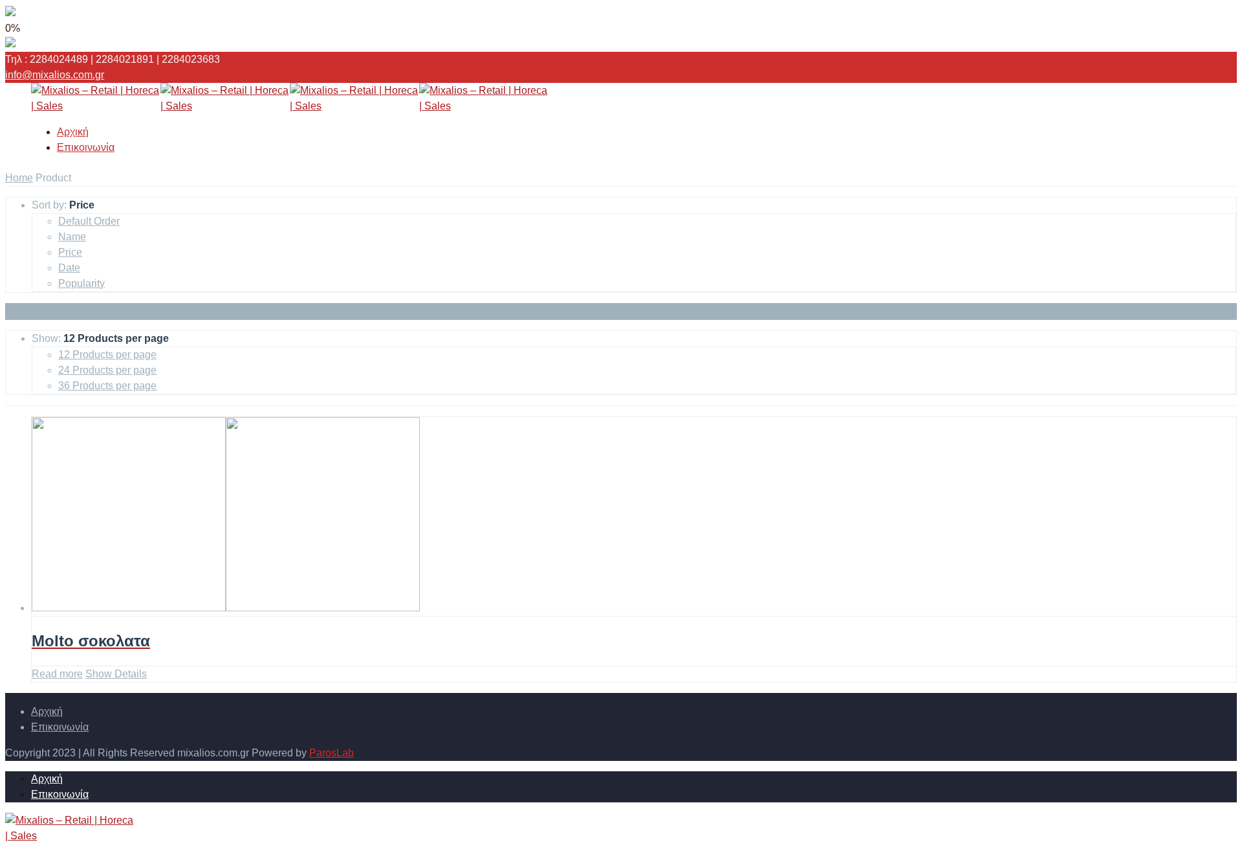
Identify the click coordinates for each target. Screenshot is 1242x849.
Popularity (81, 283)
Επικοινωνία (85, 147)
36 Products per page (107, 385)
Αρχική (73, 131)
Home (19, 177)
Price (70, 252)
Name (72, 236)
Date (69, 267)
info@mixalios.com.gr (54, 74)
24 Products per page (107, 370)
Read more (57, 673)
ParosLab (331, 752)
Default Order (89, 221)
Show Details (116, 673)
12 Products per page (107, 354)
